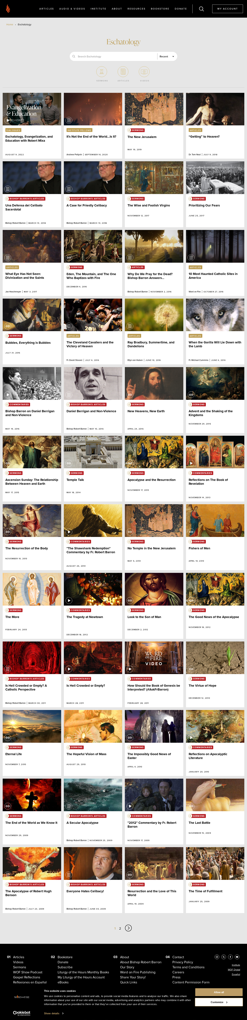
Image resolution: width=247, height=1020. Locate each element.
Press (176, 977)
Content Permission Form (191, 982)
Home (9, 24)
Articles (46, 8)
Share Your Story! (133, 977)
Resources (137, 8)
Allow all (219, 992)
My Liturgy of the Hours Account (81, 977)
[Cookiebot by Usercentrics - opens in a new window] (21, 1013)
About (117, 8)
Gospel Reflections (26, 977)
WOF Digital (234, 969)
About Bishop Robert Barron (140, 962)
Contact (178, 957)
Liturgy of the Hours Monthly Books (83, 972)
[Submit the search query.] (73, 56)
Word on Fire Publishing (137, 972)
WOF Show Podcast (27, 972)
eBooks (63, 982)
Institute (98, 8)
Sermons (19, 967)
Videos (18, 962)
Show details (51, 1013)
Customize (217, 1002)
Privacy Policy (182, 962)
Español (236, 974)
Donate (181, 8)
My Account (227, 8)
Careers (178, 972)
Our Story (127, 967)
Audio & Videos (72, 8)
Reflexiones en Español (30, 982)
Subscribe (65, 967)
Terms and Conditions (188, 967)
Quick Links (128, 982)
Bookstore (160, 8)
